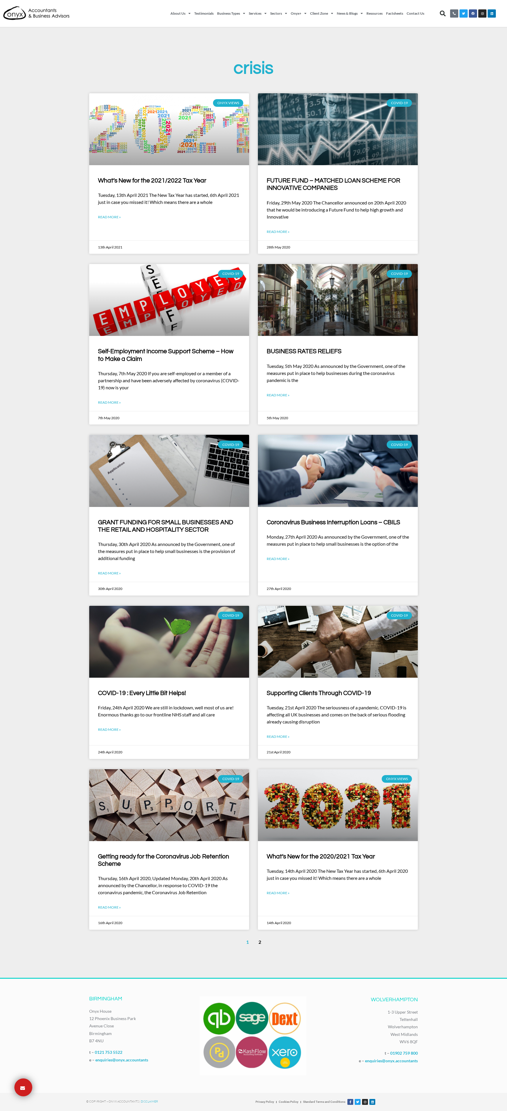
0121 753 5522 (108, 1052)
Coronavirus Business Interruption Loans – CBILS (333, 522)
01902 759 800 (404, 1053)
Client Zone (319, 13)
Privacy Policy (265, 1101)
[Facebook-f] (350, 1102)
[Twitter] (463, 13)
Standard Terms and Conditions (324, 1101)
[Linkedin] (492, 13)
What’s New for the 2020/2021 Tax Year (321, 856)
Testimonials (204, 13)
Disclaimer (149, 1101)
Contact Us (415, 13)
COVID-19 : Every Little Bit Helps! (142, 693)
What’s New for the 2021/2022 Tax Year (152, 180)
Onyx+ (296, 13)
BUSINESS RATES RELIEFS (304, 351)
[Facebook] (473, 13)
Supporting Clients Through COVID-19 (319, 693)
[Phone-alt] (454, 13)
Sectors (276, 13)
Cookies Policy (288, 1101)
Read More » (109, 217)
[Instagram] (482, 13)
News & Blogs (347, 13)
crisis (253, 68)
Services (255, 13)
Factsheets (394, 13)
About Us (177, 13)
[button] (443, 13)
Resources (374, 13)
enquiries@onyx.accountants (121, 1059)
